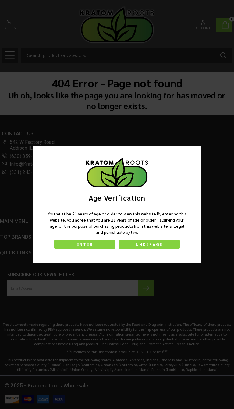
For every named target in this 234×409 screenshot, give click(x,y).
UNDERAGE (149, 244)
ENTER (84, 244)
